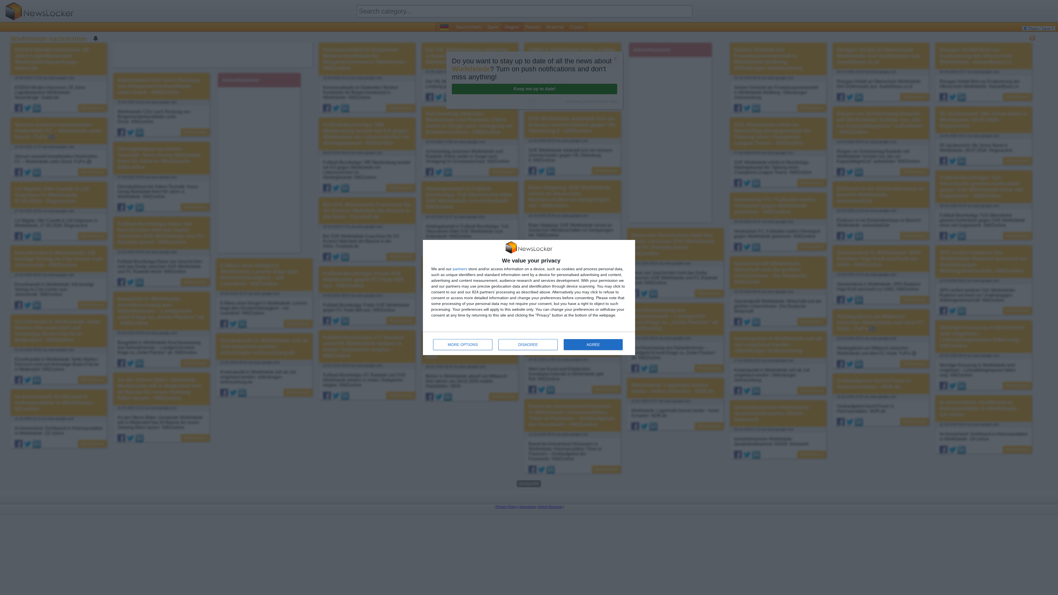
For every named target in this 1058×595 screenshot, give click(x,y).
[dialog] (529, 297)
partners (460, 269)
